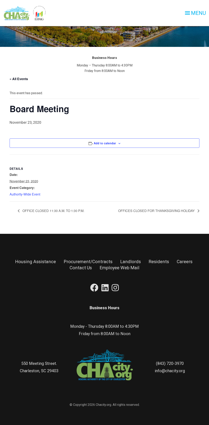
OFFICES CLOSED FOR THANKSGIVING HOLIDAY (157, 210)
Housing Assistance (35, 261)
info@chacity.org (170, 370)
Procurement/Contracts (88, 261)
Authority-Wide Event (25, 194)
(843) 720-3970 (170, 363)
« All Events (19, 78)
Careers (184, 261)
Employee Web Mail (119, 267)
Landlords (130, 261)
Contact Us (81, 267)
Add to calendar (105, 143)
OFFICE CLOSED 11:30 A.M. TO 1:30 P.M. (53, 210)
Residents (159, 261)
